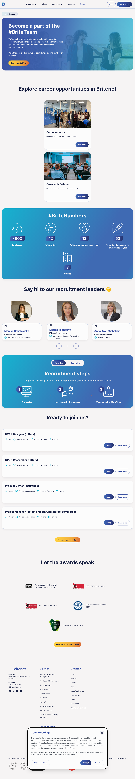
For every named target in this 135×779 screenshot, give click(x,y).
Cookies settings (40, 763)
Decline (98, 763)
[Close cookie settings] (102, 733)
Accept (86, 763)
